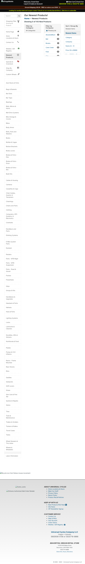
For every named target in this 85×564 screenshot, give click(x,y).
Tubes (8, 435)
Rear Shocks (10, 367)
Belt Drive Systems (12, 112)
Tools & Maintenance (10, 417)
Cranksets (9, 222)
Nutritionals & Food (12, 341)
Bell (52, 39)
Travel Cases (10, 430)
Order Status (52, 522)
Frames (8, 275)
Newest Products (9, 56)
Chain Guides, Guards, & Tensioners (10, 195)
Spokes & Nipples (12, 401)
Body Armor (10, 127)
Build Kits (9, 174)
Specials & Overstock (9, 63)
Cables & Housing (12, 180)
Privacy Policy (53, 493)
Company (69, 42)
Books (8, 138)
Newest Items (71, 33)
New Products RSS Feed (56, 505)
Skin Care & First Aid (11, 395)
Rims (7, 371)
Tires (7, 411)
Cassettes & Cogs (12, 189)
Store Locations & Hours (12, 37)
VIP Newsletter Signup (55, 509)
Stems (8, 405)
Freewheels (10, 280)
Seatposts (9, 382)
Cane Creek (52, 47)
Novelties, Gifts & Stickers (12, 336)
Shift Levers (10, 386)
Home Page (10, 32)
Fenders (8, 254)
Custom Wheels (11, 74)
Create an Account (35, 4)
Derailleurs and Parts (11, 230)
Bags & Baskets (11, 89)
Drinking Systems (12, 235)
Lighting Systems (12, 318)
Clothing (9, 210)
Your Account (52, 520)
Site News (51, 507)
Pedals (8, 348)
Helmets (9, 307)
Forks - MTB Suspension (10, 264)
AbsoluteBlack (52, 35)
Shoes (8, 390)
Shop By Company (9, 69)
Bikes (8, 123)
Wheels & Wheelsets (9, 448)
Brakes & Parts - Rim (11, 169)
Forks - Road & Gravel (11, 270)
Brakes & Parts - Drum (11, 162)
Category (69, 37)
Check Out (80, 2)
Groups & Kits (10, 290)
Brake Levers (10, 151)
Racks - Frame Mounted (11, 361)
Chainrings (9, 201)
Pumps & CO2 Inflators (10, 353)
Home (27, 18)
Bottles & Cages (11, 142)
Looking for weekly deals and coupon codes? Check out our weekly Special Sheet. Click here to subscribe (42, 10)
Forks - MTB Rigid (12, 259)
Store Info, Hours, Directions (64, 551)
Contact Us (10, 42)
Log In (26, 4)
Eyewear (9, 248)
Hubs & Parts (10, 312)
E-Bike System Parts (11, 243)
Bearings (9, 102)
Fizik (52, 52)
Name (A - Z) (70, 46)
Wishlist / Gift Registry (10, 50)
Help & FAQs (52, 518)
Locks (8, 322)
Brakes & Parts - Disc (11, 156)
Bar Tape (9, 98)
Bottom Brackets (11, 146)
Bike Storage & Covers (11, 118)
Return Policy (52, 495)
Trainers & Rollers (12, 426)
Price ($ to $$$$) (71, 50)
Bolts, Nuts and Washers (11, 133)
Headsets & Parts (12, 303)
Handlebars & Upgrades (10, 298)
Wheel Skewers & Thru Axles (12, 442)
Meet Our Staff (53, 491)
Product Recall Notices (56, 497)
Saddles (9, 377)
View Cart (71, 2)
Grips (8, 286)
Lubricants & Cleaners (10, 328)
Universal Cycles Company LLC (64, 532)
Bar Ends (9, 93)
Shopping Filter (11, 21)
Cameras (9, 184)
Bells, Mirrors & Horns (11, 107)
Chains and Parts (12, 206)
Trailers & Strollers (12, 422)
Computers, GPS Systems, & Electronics (11, 216)
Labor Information (12, 456)
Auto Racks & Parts (12, 83)
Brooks (52, 43)
